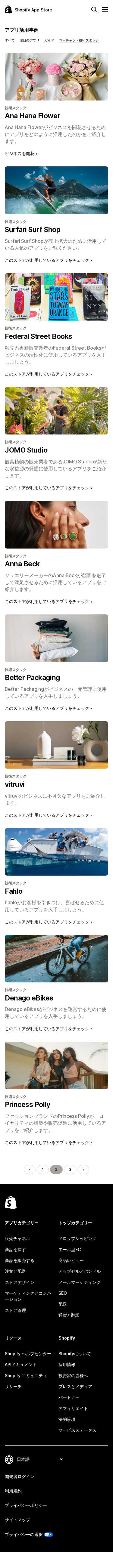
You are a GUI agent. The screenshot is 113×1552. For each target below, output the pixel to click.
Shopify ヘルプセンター (28, 1353)
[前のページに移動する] (29, 1169)
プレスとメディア (75, 1386)
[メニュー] (105, 10)
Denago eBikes (29, 998)
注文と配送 (15, 1271)
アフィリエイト (73, 1408)
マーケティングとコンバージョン (28, 1296)
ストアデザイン (19, 1282)
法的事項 (66, 1419)
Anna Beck (22, 564)
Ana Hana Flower (32, 116)
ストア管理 (15, 1310)
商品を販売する (19, 1260)
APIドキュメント (21, 1364)
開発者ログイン (19, 1476)
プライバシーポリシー (26, 1505)
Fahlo (14, 891)
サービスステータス (77, 1430)
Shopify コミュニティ (26, 1375)
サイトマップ (17, 1519)
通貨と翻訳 (69, 1315)
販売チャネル (17, 1238)
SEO (62, 1293)
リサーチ (13, 1386)
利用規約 (13, 1490)
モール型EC (69, 1249)
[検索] (94, 10)
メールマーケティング (79, 1282)
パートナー (69, 1397)
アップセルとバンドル (79, 1271)
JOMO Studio (26, 450)
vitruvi (15, 784)
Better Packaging (32, 677)
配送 (62, 1303)
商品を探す (15, 1249)
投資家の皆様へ (73, 1375)
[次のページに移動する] (83, 1169)
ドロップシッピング (77, 1238)
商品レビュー (71, 1260)
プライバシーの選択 (24, 1534)
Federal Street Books (38, 336)
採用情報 (66, 1364)
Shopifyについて (74, 1353)
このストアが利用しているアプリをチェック (47, 260)
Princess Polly (27, 1104)
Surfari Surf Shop (32, 229)
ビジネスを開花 (19, 153)
